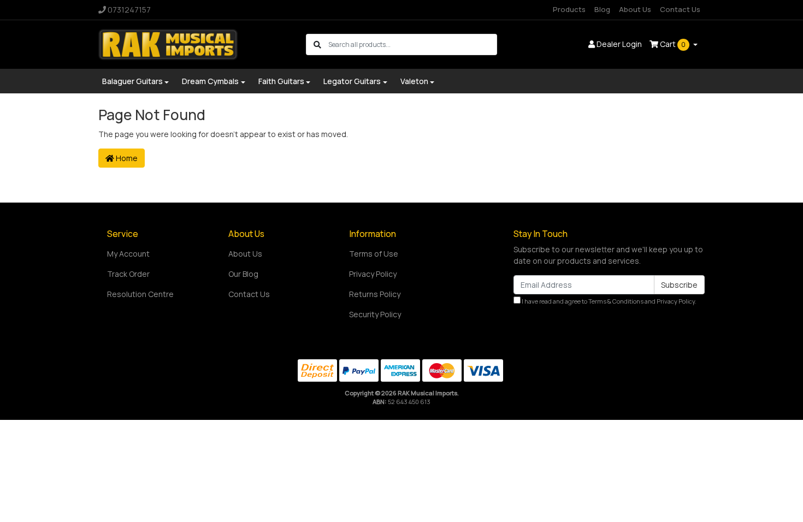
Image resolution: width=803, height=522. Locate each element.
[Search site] (317, 44)
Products (569, 9)
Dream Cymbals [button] (210, 81)
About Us (635, 9)
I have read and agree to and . (608, 301)
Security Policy (375, 314)
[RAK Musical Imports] (168, 43)
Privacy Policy (373, 274)
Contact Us (680, 9)
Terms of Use (373, 253)
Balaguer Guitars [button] (132, 81)
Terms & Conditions (615, 301)
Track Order (128, 274)
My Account (128, 253)
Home (126, 158)
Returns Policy (374, 294)
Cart (672, 44)
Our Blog (243, 274)
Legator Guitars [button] (352, 81)
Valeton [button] (414, 81)
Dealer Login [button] (618, 44)
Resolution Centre (140, 294)
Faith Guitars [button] (281, 81)
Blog (602, 9)
